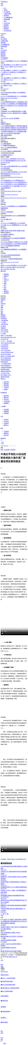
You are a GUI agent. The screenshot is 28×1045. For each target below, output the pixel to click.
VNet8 (17, 206)
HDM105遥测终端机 (6, 215)
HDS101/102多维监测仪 (7, 212)
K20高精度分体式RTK (7, 155)
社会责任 (6, 423)
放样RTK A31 (17, 78)
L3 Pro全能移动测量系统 (9, 147)
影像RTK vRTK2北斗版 (19, 265)
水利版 (10, 230)
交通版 (19, 230)
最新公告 (6, 397)
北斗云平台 (7, 23)
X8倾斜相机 (4, 111)
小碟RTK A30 (6, 80)
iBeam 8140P (5, 177)
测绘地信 (6, 274)
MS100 (9, 191)
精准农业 (6, 27)
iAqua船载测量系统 (6, 143)
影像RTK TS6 (17, 83)
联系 (2, 428)
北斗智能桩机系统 (6, 238)
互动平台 (6, 399)
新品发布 (3, 438)
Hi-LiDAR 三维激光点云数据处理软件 (11, 151)
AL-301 (12, 262)
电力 (5, 285)
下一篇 (6, 914)
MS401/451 (15, 191)
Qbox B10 (3, 198)
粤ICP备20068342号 (12, 956)
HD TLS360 (4, 136)
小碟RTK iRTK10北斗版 (18, 267)
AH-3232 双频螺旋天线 (13, 225)
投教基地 (6, 403)
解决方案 (3, 271)
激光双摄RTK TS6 (7, 83)
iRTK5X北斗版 (5, 269)
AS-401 (17, 262)
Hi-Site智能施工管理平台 (7, 234)
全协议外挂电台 (12, 92)
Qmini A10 (15, 194)
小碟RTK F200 (4, 74)
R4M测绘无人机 (10, 105)
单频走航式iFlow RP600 (11, 182)
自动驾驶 (6, 293)
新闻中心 (6, 425)
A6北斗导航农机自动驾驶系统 (10, 255)
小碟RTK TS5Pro (7, 85)
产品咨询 (6, 431)
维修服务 (6, 384)
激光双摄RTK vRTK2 (8, 64)
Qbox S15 (14, 198)
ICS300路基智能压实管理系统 (10, 245)
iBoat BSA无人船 (5, 162)
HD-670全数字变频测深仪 (9, 172)
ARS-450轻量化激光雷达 (14, 111)
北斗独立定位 (7, 30)
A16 (12, 80)
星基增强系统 (4, 208)
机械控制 (6, 25)
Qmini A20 (9, 194)
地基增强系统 (23, 206)
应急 (5, 278)
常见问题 (6, 385)
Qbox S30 (8, 198)
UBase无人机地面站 (13, 118)
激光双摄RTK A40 (7, 78)
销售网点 (6, 433)
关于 (2, 416)
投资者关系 (4, 392)
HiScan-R (3, 140)
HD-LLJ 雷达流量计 (14, 186)
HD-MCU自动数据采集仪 (19, 215)
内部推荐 (6, 413)
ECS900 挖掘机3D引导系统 (9, 242)
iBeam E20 (20, 177)
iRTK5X (20, 66)
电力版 (6, 230)
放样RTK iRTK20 (20, 64)
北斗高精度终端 (8, 17)
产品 (2, 5)
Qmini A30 (3, 194)
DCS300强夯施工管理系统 (18, 238)
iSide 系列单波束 (5, 168)
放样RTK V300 (17, 70)
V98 (10, 74)
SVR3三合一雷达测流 (12, 113)
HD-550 (18, 173)
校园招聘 (6, 411)
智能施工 (6, 291)
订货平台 (6, 387)
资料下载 (6, 382)
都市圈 (2, 951)
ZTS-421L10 (8, 98)
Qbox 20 (24, 198)
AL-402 (8, 262)
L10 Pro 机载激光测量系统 (8, 126)
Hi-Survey (6, 89)
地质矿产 (6, 276)
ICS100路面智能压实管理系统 (9, 249)
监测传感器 (7, 19)
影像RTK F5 (22, 72)
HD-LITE (13, 173)
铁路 (5, 283)
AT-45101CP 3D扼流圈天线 (8, 206)
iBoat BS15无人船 (21, 160)
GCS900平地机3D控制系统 (19, 243)
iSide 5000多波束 (22, 166)
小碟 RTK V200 (6, 72)
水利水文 (6, 280)
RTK (5, 8)
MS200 (4, 191)
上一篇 (2, 914)
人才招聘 (3, 406)
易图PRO (3, 122)
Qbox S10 (19, 198)
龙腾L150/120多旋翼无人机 (9, 103)
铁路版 (2, 230)
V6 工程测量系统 (7, 61)
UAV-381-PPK (4, 118)
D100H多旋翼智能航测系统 (8, 102)
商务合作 (6, 435)
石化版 (23, 230)
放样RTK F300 (15, 72)
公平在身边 (7, 401)
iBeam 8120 (14, 177)
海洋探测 (6, 15)
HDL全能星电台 (21, 92)
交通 (5, 281)
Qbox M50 (3, 202)
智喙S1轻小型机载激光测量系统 (13, 129)
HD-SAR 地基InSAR (6, 219)
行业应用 (7, 449)
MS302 (20, 191)
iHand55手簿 (4, 92)
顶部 (4, 1043)
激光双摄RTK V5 (7, 70)
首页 (2, 3)
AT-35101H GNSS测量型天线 (8, 223)
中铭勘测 (18, 951)
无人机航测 (7, 12)
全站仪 (5, 10)
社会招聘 (6, 409)
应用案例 (13, 449)
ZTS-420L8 (14, 98)
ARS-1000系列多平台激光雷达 (11, 133)
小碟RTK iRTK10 (13, 66)
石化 (5, 287)
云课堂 (5, 389)
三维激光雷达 (7, 13)
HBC (2, 89)
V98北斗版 (12, 269)
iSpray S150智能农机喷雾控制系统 (11, 259)
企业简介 (6, 419)
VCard (2, 199)
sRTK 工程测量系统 (20, 61)
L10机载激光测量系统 (21, 126)
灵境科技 (7, 951)
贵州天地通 (13, 951)
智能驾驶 (6, 28)
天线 (5, 21)
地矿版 (14, 230)
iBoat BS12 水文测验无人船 (10, 158)
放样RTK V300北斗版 (6, 265)
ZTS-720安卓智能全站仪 (9, 96)
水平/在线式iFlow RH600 (11, 184)
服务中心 (3, 379)
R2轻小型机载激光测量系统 (8, 127)
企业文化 (6, 421)
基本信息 (6, 395)
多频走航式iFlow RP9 (8, 180)
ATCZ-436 (3, 262)
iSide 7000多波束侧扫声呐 (9, 166)
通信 (5, 289)
